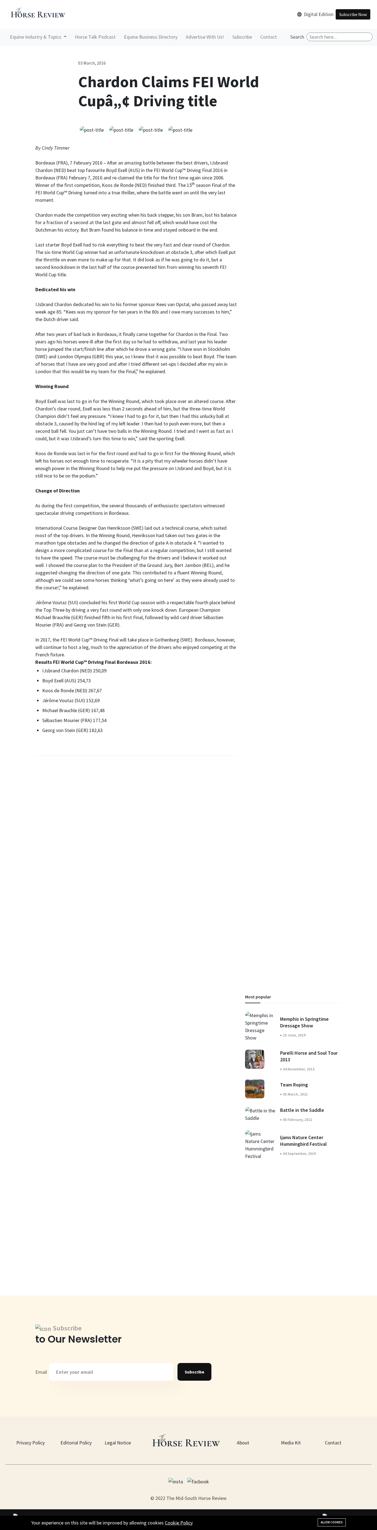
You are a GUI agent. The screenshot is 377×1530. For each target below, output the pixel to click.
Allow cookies (332, 1522)
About (243, 1442)
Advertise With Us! (205, 37)
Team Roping (294, 1084)
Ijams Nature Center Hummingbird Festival (303, 1140)
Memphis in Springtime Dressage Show (304, 1022)
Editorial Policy (76, 1442)
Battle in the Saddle (302, 1110)
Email (41, 1372)
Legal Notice (118, 1442)
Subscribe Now (353, 14)
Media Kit (291, 1442)
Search (297, 37)
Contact (268, 37)
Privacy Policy (30, 1442)
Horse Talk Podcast (95, 37)
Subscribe (242, 37)
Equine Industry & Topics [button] (36, 37)
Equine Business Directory (150, 37)
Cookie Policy (179, 1523)
